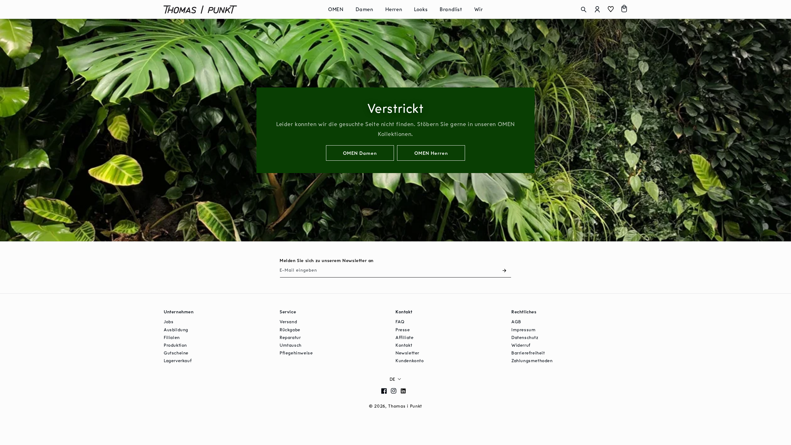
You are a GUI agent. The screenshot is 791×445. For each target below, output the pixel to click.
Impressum (523, 329)
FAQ (400, 321)
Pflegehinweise (296, 352)
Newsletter (407, 352)
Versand (288, 321)
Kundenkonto (410, 360)
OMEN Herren (431, 152)
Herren (393, 9)
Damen (364, 9)
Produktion (175, 345)
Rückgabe (290, 329)
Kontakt (404, 345)
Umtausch (291, 345)
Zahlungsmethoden (532, 360)
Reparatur (290, 337)
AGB (516, 321)
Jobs (168, 321)
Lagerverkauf (178, 360)
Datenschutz (525, 337)
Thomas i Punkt (405, 406)
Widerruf (521, 345)
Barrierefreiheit (528, 352)
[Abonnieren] (504, 270)
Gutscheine (176, 352)
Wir (478, 9)
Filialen (172, 337)
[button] (338, 9)
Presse (403, 329)
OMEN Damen (360, 152)
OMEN (335, 9)
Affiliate (404, 337)
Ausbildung (176, 329)
